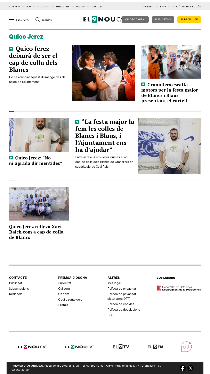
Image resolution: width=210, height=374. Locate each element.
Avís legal (114, 283)
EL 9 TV (30, 6)
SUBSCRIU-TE (189, 19)
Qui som (64, 288)
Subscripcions (19, 288)
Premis (63, 305)
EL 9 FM (44, 6)
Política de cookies (120, 304)
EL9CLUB (96, 6)
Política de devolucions (123, 309)
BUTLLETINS (63, 6)
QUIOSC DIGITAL (135, 19)
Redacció (16, 294)
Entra (163, 6)
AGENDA (80, 6)
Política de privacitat (121, 288)
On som (63, 294)
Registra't (148, 6)
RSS (110, 315)
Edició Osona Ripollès (186, 6)
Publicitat (15, 283)
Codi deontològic (70, 299)
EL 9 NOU (14, 6)
